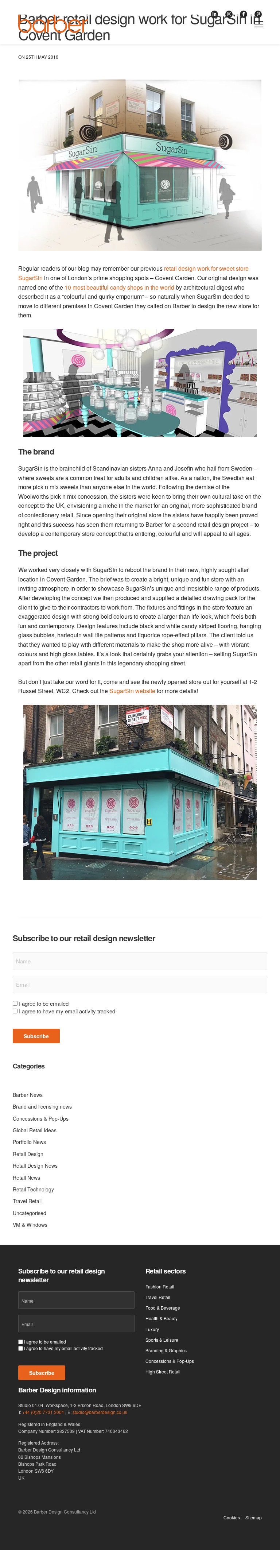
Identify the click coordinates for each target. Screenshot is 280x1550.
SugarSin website (132, 691)
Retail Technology (33, 1189)
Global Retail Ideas (35, 1130)
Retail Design (28, 1153)
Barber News (28, 1094)
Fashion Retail (159, 1286)
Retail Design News (35, 1165)
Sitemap (253, 1517)
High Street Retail (162, 1371)
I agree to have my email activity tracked (67, 1011)
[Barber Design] (53, 24)
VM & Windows (30, 1224)
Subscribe (36, 1036)
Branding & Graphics (166, 1350)
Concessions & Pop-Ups (41, 1118)
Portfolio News (29, 1141)
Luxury (152, 1329)
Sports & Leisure (161, 1340)
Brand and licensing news (42, 1106)
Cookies (231, 1517)
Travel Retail (27, 1201)
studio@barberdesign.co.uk (100, 1412)
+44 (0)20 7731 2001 (43, 1412)
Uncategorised (29, 1213)
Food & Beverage (162, 1307)
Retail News (26, 1177)
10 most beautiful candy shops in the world (119, 287)
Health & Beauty (161, 1318)
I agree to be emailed (44, 1003)
